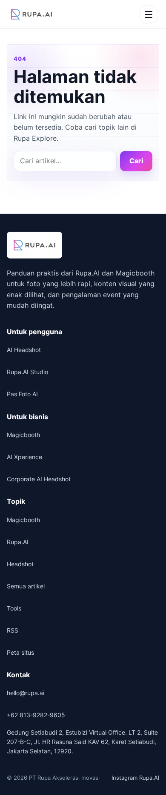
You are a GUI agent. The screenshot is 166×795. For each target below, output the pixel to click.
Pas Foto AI (22, 394)
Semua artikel (26, 586)
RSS (12, 630)
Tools (14, 608)
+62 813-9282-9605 (36, 714)
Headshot (20, 564)
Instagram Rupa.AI (135, 777)
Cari (136, 160)
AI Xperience (24, 456)
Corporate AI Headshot (39, 479)
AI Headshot (24, 349)
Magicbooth (23, 434)
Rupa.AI (18, 541)
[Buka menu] (148, 14)
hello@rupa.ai (25, 692)
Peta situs (20, 652)
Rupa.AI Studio (27, 371)
